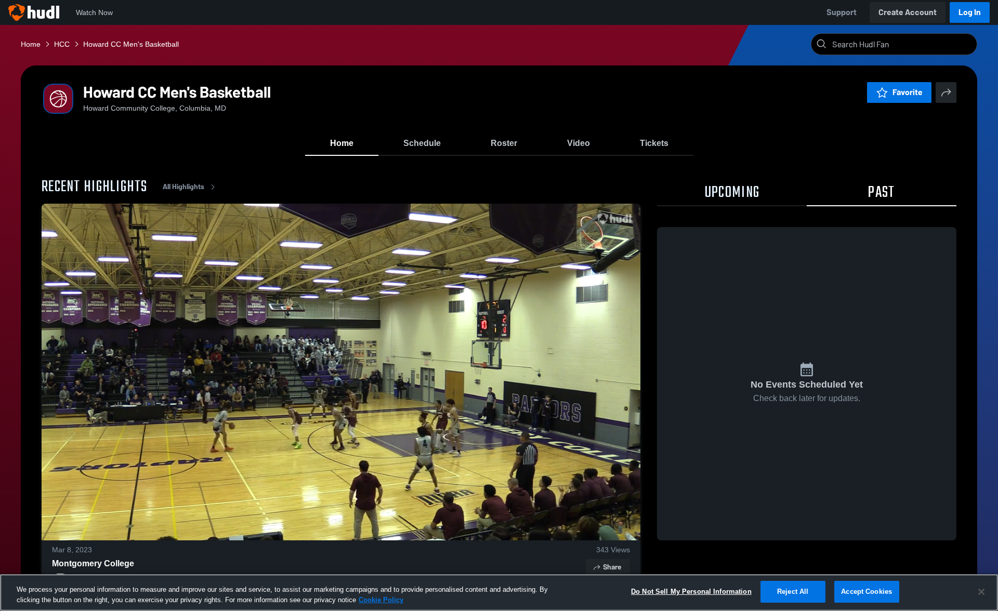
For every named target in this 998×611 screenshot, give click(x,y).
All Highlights (183, 187)
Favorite (907, 92)
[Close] (981, 591)
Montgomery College (93, 563)
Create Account (907, 12)
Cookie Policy (381, 600)
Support (841, 12)
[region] (499, 592)
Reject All (792, 591)
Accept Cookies (866, 591)
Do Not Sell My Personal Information (691, 591)
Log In (969, 12)
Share (612, 567)
